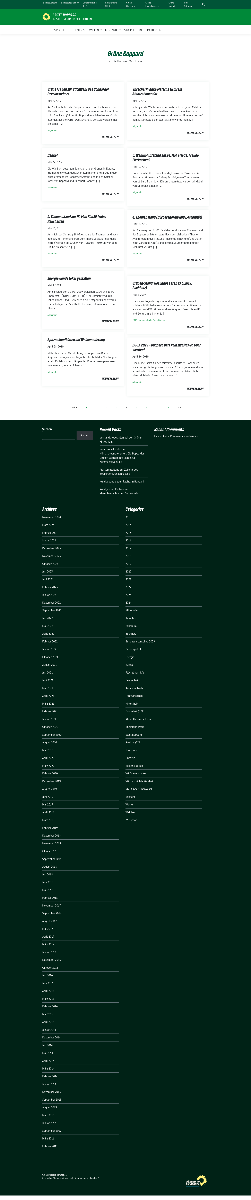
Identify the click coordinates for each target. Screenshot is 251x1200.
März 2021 (48, 703)
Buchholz (131, 633)
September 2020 (51, 734)
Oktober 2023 (50, 564)
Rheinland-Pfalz (135, 727)
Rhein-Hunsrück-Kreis (138, 719)
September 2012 (51, 1130)
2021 (128, 579)
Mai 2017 (47, 928)
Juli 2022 (47, 618)
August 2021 (49, 664)
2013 (128, 517)
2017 (128, 548)
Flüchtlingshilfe (135, 672)
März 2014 (48, 1068)
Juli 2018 (47, 874)
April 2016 (48, 991)
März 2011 (48, 1138)
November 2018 (51, 843)
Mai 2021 (47, 688)
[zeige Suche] (203, 4)
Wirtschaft (131, 820)
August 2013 (49, 1107)
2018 (128, 556)
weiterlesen (110, 137)
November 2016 (51, 960)
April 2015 (48, 1022)
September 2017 (51, 913)
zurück (73, 407)
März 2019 (48, 820)
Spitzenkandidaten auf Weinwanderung (76, 339)
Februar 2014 (50, 1076)
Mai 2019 (47, 804)
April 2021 (48, 695)
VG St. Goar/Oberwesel (139, 789)
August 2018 (49, 866)
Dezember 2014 (51, 1037)
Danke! (52, 155)
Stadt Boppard (159, 320)
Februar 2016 (50, 1006)
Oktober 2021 (50, 657)
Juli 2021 (47, 672)
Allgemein (52, 130)
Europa (129, 664)
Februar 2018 (50, 897)
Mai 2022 (47, 626)
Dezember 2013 (51, 1092)
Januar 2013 (49, 1123)
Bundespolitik (133, 649)
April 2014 (48, 1061)
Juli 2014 (47, 1045)
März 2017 (48, 944)
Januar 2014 (49, 1084)
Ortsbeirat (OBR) (135, 711)
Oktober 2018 (50, 851)
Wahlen (130, 804)
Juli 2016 (47, 975)
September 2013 (51, 1099)
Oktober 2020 (50, 727)
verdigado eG (93, 1178)
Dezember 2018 (51, 835)
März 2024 (48, 525)
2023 (128, 595)
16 (167, 407)
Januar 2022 (49, 649)
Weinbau (131, 812)
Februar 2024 (50, 532)
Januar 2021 (49, 719)
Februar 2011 (50, 1146)
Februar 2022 (50, 641)
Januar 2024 (49, 540)
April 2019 (48, 812)
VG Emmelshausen (136, 773)
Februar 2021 (50, 711)
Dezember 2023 (51, 548)
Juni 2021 (47, 680)
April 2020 (48, 758)
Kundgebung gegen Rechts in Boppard (122, 481)
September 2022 (51, 610)
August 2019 (49, 789)
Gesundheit (132, 680)
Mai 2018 (47, 890)
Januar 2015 (49, 1029)
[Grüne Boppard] (46, 16)
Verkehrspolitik (134, 765)
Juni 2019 (47, 797)
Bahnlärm (131, 626)
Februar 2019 (50, 828)
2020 (128, 571)
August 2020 (49, 742)
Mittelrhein (132, 703)
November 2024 (51, 517)
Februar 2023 (50, 587)
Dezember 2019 (51, 781)
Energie (130, 657)
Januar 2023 (49, 595)
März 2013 (48, 1115)
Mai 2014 (47, 1053)
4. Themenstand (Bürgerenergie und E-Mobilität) (167, 217)
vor (179, 407)
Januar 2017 (49, 952)
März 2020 (48, 765)
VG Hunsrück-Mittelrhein (140, 781)
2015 (128, 532)
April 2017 (48, 936)
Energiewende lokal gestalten (69, 278)
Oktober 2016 (50, 967)
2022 (128, 587)
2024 (128, 602)
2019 (134, 320)
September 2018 (51, 859)
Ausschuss (131, 618)
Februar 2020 (50, 773)
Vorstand (131, 797)
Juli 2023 (47, 571)
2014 (128, 525)
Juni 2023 (47, 579)
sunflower (64, 1178)
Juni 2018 (47, 882)
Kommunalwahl (145, 320)
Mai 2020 (47, 750)
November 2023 (51, 556)
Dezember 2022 (51, 602)
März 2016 (48, 998)
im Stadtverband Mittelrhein (72, 19)
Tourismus (131, 750)
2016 (128, 540)
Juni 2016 (47, 983)
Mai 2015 (47, 1014)
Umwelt (130, 758)
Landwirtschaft (134, 695)
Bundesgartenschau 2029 (140, 641)
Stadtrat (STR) (133, 742)
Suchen (47, 429)
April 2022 (48, 633)
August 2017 (49, 921)
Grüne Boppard (64, 15)
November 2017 (51, 905)
